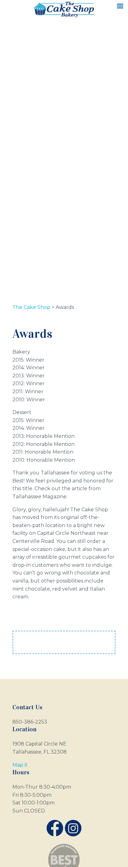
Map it (20, 765)
